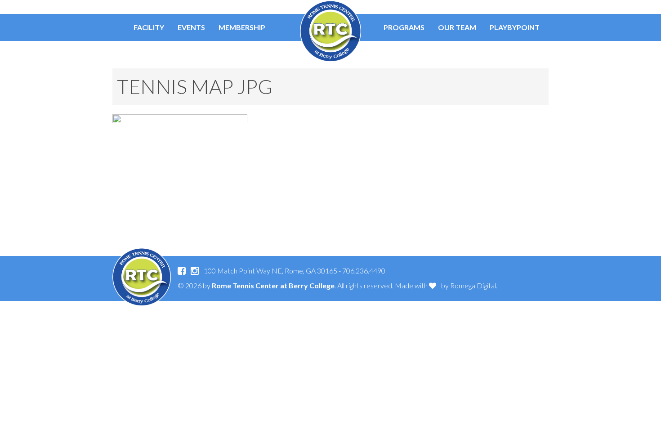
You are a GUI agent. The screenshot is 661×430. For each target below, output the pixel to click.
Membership (242, 27)
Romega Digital (473, 285)
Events (191, 27)
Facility (149, 27)
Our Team (457, 27)
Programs (404, 27)
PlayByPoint (515, 27)
